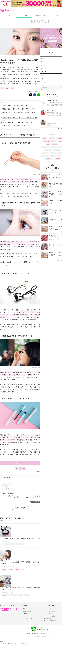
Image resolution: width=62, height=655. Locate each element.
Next (38, 471)
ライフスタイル (48, 158)
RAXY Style (24, 15)
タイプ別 (58, 158)
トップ (8, 15)
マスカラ (26, 595)
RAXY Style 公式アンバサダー (8, 544)
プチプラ (20, 595)
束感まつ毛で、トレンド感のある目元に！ (14, 126)
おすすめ (52, 138)
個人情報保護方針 (36, 633)
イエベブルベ (57, 150)
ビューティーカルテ (27, 616)
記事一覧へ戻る (20, 508)
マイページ (25, 613)
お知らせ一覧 (47, 608)
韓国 (7, 88)
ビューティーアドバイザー (29, 618)
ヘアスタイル (48, 150)
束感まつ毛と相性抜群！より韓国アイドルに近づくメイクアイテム (20, 118)
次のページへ (20, 463)
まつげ (12, 88)
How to (2, 88)
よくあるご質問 (48, 613)
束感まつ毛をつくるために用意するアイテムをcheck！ (18, 109)
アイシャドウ (19, 544)
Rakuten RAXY (7, 10)
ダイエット (44, 155)
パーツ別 (10, 569)
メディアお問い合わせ (49, 611)
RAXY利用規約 (48, 618)
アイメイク (6, 86)
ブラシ (23, 569)
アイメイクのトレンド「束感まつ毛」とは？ (15, 106)
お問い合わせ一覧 (12, 643)
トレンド (54, 147)
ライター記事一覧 (35, 501)
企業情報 (28, 633)
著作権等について (45, 633)
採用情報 (52, 633)
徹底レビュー (5, 595)
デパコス (53, 155)
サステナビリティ (22, 643)
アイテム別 (17, 569)
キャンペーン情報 (40, 15)
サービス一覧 (3, 643)
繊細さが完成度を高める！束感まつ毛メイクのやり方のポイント (20, 113)
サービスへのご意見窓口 (50, 616)
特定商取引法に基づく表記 (50, 620)
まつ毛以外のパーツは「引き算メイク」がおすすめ (17, 122)
